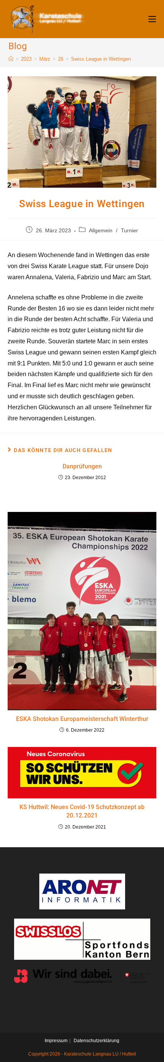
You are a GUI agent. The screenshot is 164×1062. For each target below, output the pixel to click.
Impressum (56, 1040)
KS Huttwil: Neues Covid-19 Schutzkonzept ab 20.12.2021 (82, 811)
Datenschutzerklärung (96, 1040)
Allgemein (101, 230)
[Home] (10, 59)
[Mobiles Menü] (152, 19)
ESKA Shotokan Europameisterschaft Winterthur (82, 718)
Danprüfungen (82, 466)
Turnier (129, 230)
